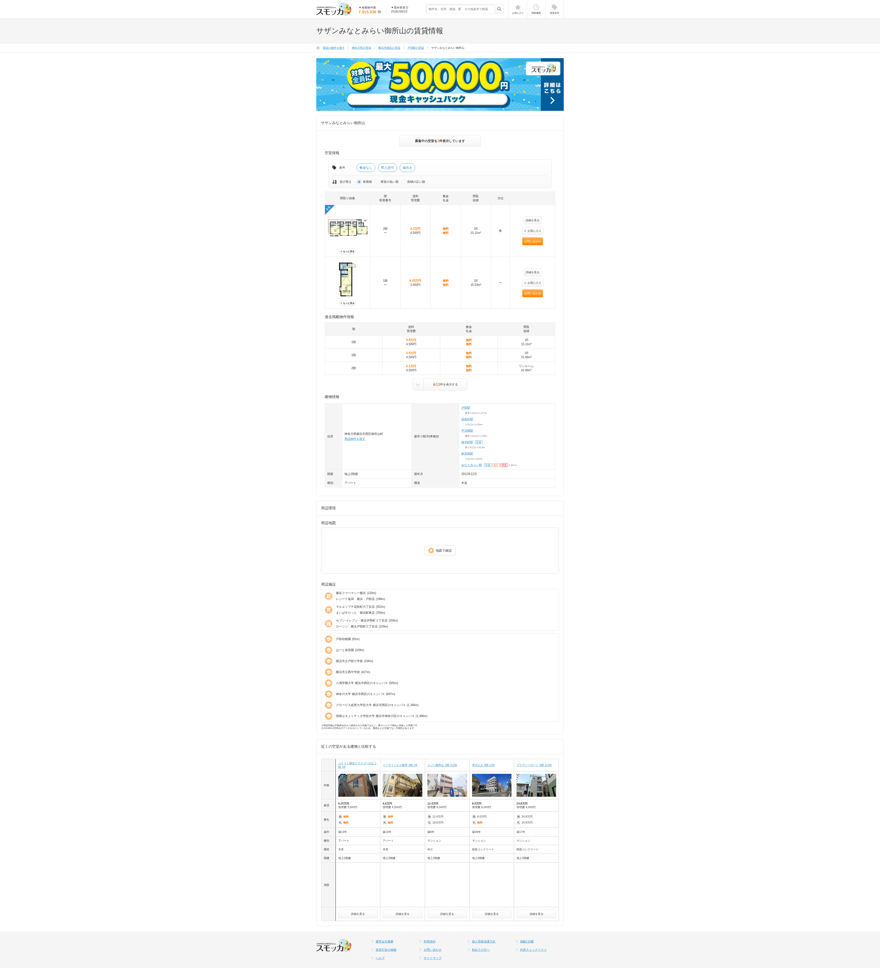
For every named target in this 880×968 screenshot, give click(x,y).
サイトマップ (433, 958)
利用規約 (430, 941)
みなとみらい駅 (471, 465)
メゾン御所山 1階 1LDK (442, 765)
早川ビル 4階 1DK (483, 765)
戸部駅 (465, 407)
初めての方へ (481, 950)
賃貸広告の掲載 (386, 950)
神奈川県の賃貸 (361, 47)
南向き (407, 167)
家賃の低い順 (390, 181)
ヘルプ (380, 958)
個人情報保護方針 (484, 941)
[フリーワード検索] (499, 9)
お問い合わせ (532, 241)
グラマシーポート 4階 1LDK (534, 765)
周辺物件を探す (354, 439)
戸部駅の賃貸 (415, 47)
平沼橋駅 (467, 430)
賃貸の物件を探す (334, 47)
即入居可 (387, 167)
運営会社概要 (384, 941)
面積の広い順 (416, 181)
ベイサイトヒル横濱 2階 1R (400, 765)
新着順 (367, 181)
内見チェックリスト (533, 950)
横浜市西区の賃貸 (389, 47)
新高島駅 (467, 453)
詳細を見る (532, 220)
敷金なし (366, 167)
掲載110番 (527, 941)
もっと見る (347, 251)
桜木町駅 (467, 442)
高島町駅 (467, 419)
